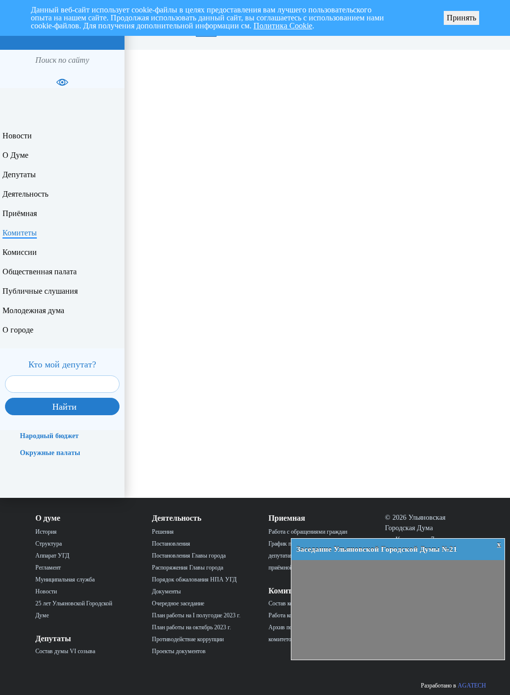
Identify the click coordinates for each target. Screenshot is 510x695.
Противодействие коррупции (188, 639)
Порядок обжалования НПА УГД (194, 579)
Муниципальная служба (65, 579)
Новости (17, 135)
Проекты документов (179, 651)
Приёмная (19, 213)
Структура (48, 543)
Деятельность (25, 194)
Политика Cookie (283, 25)
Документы (166, 591)
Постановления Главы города (189, 555)
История (46, 531)
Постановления (171, 543)
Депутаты (19, 174)
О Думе (15, 155)
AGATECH (472, 685)
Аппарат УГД (52, 555)
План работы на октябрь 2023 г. (191, 627)
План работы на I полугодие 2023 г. (196, 615)
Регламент (48, 567)
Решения (163, 531)
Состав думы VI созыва (65, 651)
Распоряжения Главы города (187, 567)
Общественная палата (39, 271)
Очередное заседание (178, 603)
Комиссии (19, 252)
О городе (17, 330)
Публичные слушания (40, 291)
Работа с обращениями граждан (307, 531)
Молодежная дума (33, 310)
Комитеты (19, 233)
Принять (461, 17)
